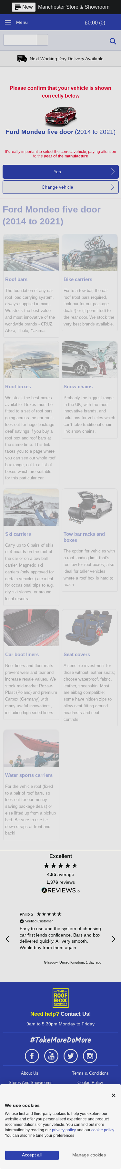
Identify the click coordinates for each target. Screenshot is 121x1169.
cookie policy (102, 1130)
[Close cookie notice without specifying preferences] (113, 1095)
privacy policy (64, 1130)
